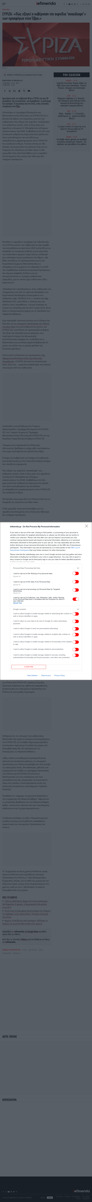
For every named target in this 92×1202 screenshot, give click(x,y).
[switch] (76, 573)
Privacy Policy (59, 675)
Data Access (46, 675)
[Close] (87, 527)
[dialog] (46, 601)
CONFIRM (28, 667)
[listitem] (46, 568)
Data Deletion (32, 675)
